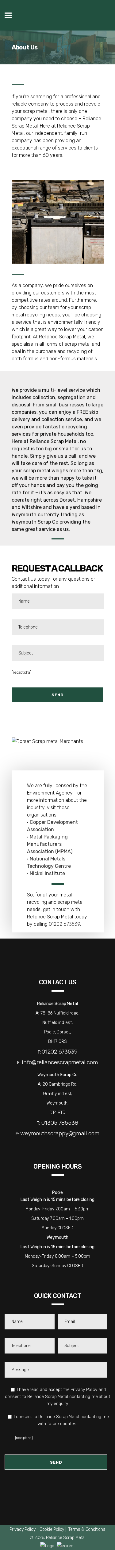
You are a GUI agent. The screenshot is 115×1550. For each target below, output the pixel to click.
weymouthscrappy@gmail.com (59, 1133)
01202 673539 (64, 924)
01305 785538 (59, 1122)
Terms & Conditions (86, 1529)
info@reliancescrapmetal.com (60, 1062)
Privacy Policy (22, 1529)
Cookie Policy (52, 1529)
